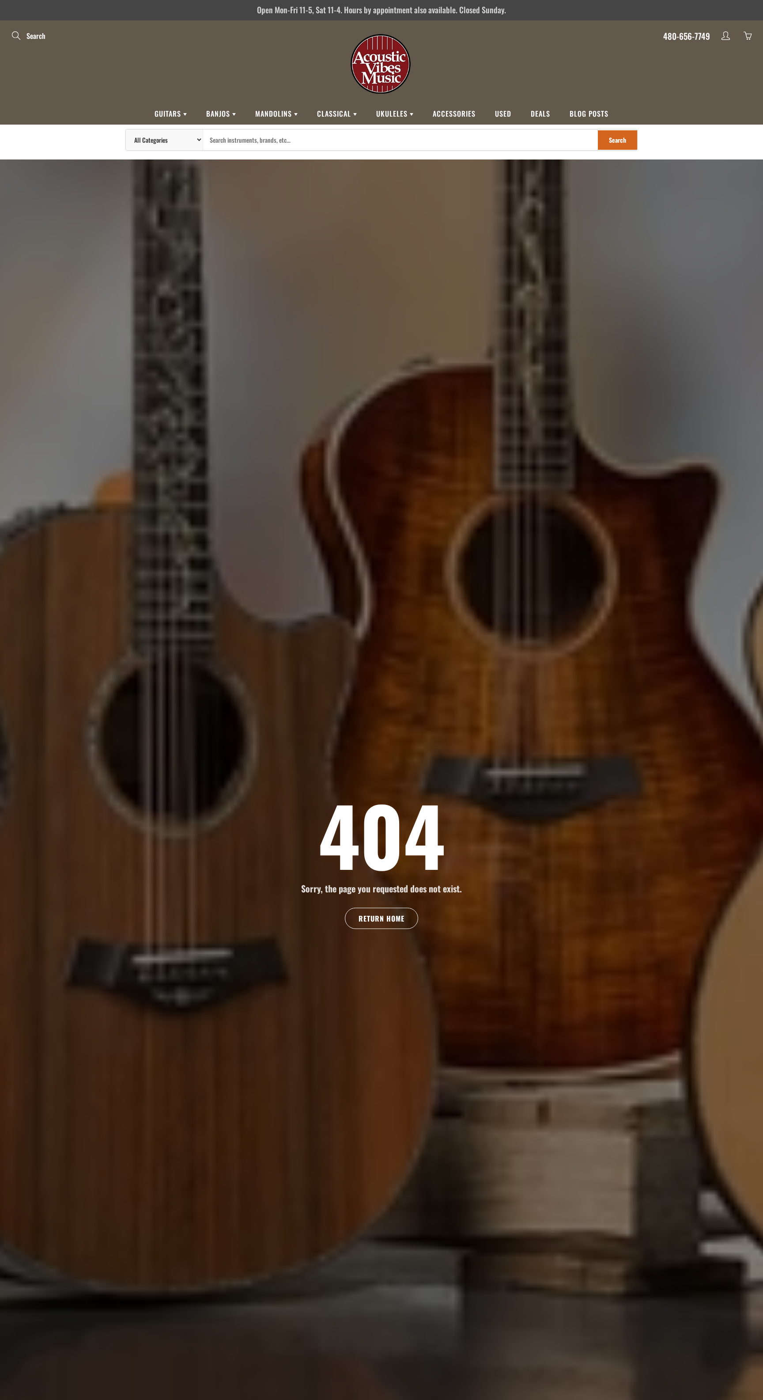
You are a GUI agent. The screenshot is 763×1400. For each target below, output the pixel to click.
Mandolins (274, 113)
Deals (540, 113)
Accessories (454, 113)
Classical (335, 113)
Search (617, 139)
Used (503, 113)
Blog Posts (589, 113)
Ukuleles (393, 113)
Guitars (169, 113)
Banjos (219, 113)
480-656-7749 (686, 36)
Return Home (381, 918)
